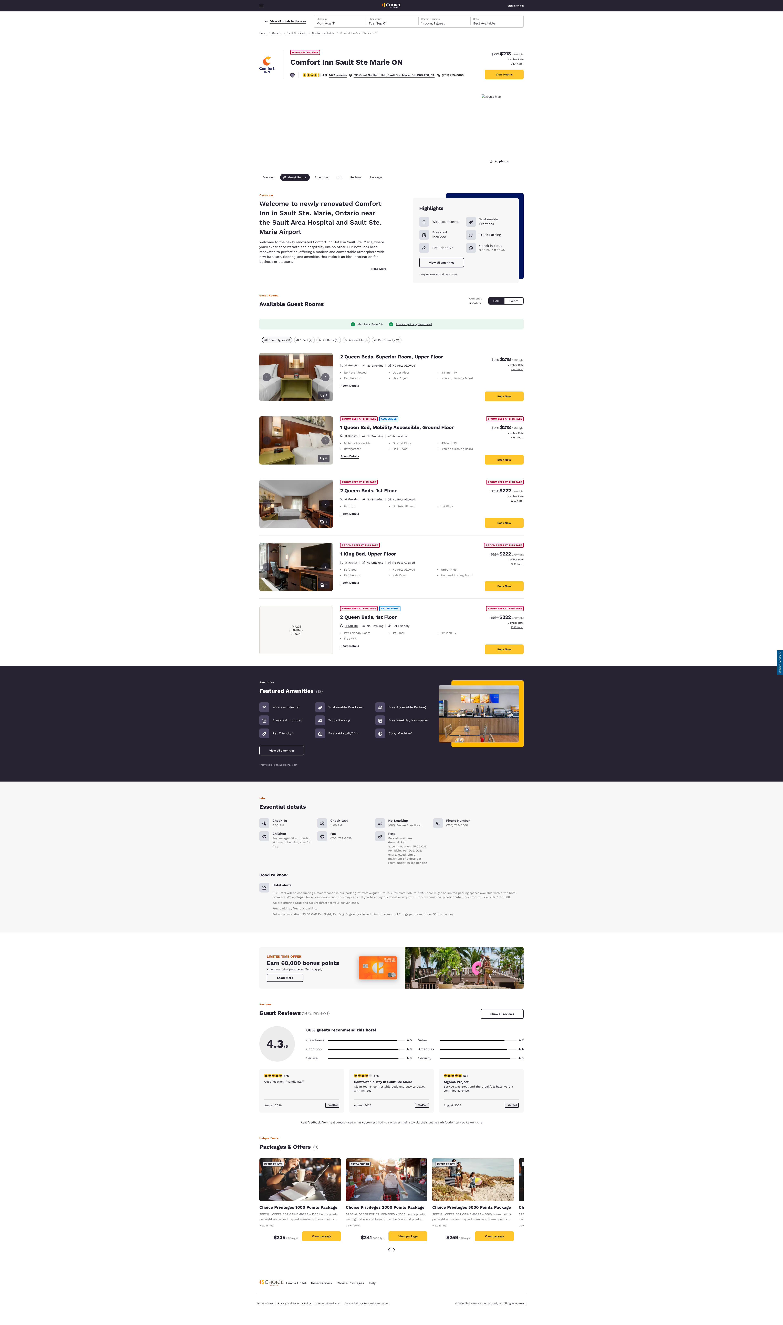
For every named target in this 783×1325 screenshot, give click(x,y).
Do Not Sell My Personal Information (367, 1303)
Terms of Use (265, 1303)
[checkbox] (277, 340)
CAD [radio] (496, 301)
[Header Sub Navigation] (261, 5)
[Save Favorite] (292, 75)
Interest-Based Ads (328, 1303)
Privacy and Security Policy (294, 1303)
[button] (780, 662)
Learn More (474, 1122)
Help (372, 1283)
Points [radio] (513, 301)
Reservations (321, 1283)
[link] (285, 978)
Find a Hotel (296, 1283)
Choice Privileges (350, 1283)
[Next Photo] (325, 377)
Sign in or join (516, 5)
